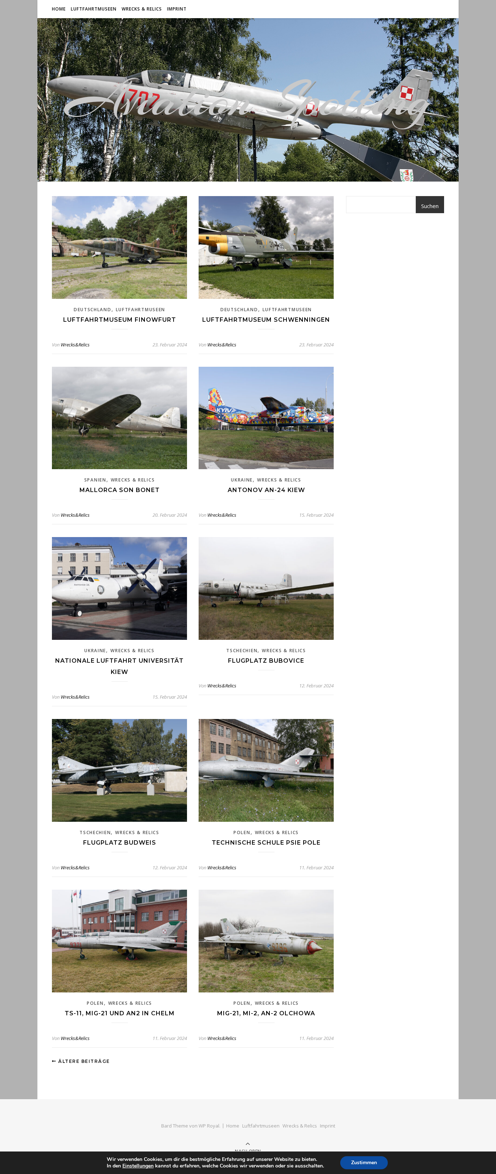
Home (59, 9)
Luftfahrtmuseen (94, 9)
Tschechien (241, 650)
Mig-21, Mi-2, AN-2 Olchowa (266, 1013)
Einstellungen (138, 1166)
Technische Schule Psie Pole (266, 842)
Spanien (95, 480)
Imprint (177, 9)
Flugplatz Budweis (119, 842)
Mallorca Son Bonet (120, 490)
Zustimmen (364, 1162)
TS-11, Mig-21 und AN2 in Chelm (120, 1013)
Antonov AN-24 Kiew (266, 490)
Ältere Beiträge (83, 1061)
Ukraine (242, 480)
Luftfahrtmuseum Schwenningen (266, 319)
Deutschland (92, 309)
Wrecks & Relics (142, 9)
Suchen (430, 206)
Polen (242, 832)
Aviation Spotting (248, 100)
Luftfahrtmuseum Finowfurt (119, 319)
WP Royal (209, 1125)
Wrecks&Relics (75, 344)
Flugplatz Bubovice (266, 660)
